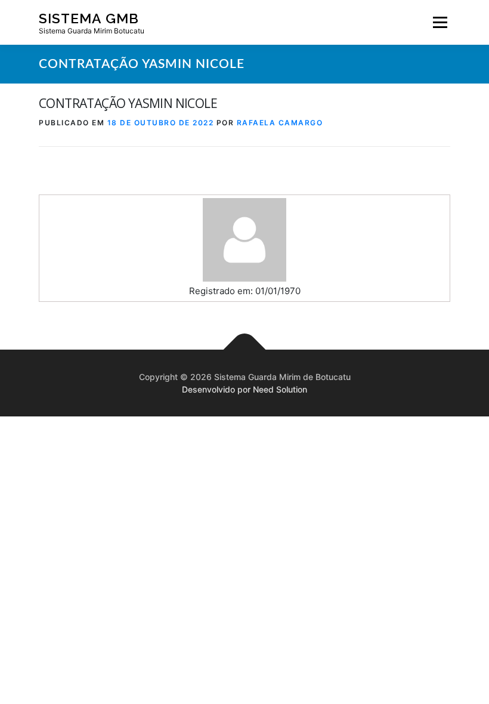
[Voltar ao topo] (245, 350)
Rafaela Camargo (280, 122)
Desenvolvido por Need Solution (244, 389)
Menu (439, 22)
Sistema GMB (89, 18)
